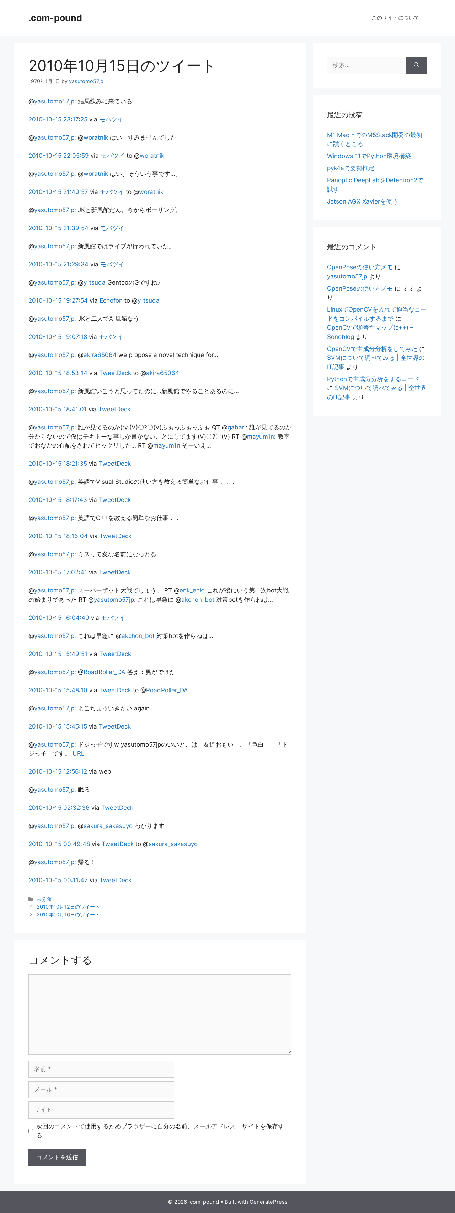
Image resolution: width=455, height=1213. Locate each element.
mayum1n (260, 436)
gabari (237, 427)
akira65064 (100, 354)
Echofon (111, 300)
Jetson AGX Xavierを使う (362, 201)
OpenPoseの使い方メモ (360, 267)
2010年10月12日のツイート (68, 907)
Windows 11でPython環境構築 (369, 155)
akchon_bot (197, 599)
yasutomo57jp (54, 101)
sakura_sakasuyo (108, 825)
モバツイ (111, 119)
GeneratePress (269, 1201)
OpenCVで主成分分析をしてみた (372, 348)
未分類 (44, 899)
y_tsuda (95, 282)
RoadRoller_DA (104, 672)
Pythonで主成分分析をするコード (373, 379)
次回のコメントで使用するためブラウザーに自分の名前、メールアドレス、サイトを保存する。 (160, 1131)
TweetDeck (115, 373)
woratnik (96, 137)
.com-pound (55, 17)
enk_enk (191, 590)
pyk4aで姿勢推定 (350, 168)
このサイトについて (395, 17)
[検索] (416, 65)
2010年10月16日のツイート (68, 914)
